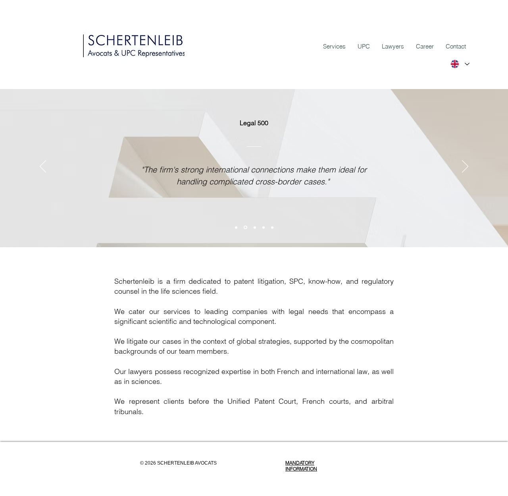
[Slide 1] (236, 227)
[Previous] (43, 167)
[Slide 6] (263, 227)
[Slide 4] (272, 227)
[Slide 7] (245, 227)
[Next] (465, 167)
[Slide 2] (255, 227)
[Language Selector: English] (459, 64)
